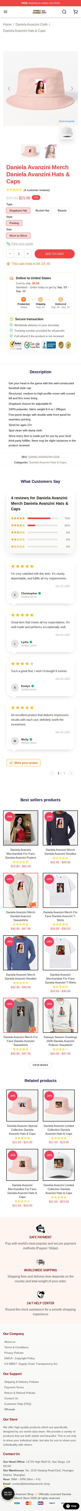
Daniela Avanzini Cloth (32, 24)
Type (9, 204)
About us (9, 1341)
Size (9, 229)
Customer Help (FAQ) (17, 1403)
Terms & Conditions (16, 1347)
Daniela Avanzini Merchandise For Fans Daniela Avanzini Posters (20, 853)
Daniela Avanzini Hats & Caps (24, 30)
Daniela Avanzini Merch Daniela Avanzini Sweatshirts (20, 916)
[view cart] (75, 11)
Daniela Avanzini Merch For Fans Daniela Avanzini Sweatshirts (21, 1040)
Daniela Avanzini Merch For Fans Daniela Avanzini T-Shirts (60, 916)
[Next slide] (72, 88)
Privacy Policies (14, 1352)
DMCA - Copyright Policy (19, 1358)
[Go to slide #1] (30, 151)
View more (40, 1065)
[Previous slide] (9, 88)
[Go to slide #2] (50, 151)
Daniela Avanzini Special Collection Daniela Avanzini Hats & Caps (22, 1129)
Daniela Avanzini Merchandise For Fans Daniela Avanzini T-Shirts (60, 978)
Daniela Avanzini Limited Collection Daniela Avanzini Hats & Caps (59, 1129)
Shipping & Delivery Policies (21, 1381)
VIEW (20, 841)
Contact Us (11, 1398)
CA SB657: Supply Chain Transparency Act (30, 1363)
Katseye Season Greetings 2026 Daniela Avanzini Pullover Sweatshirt (60, 1040)
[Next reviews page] (71, 773)
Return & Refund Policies (19, 1392)
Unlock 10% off (8, 1494)
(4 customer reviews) (37, 190)
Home (7, 24)
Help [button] (73, 1506)
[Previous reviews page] (51, 773)
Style (9, 216)
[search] (64, 11)
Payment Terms (14, 1387)
